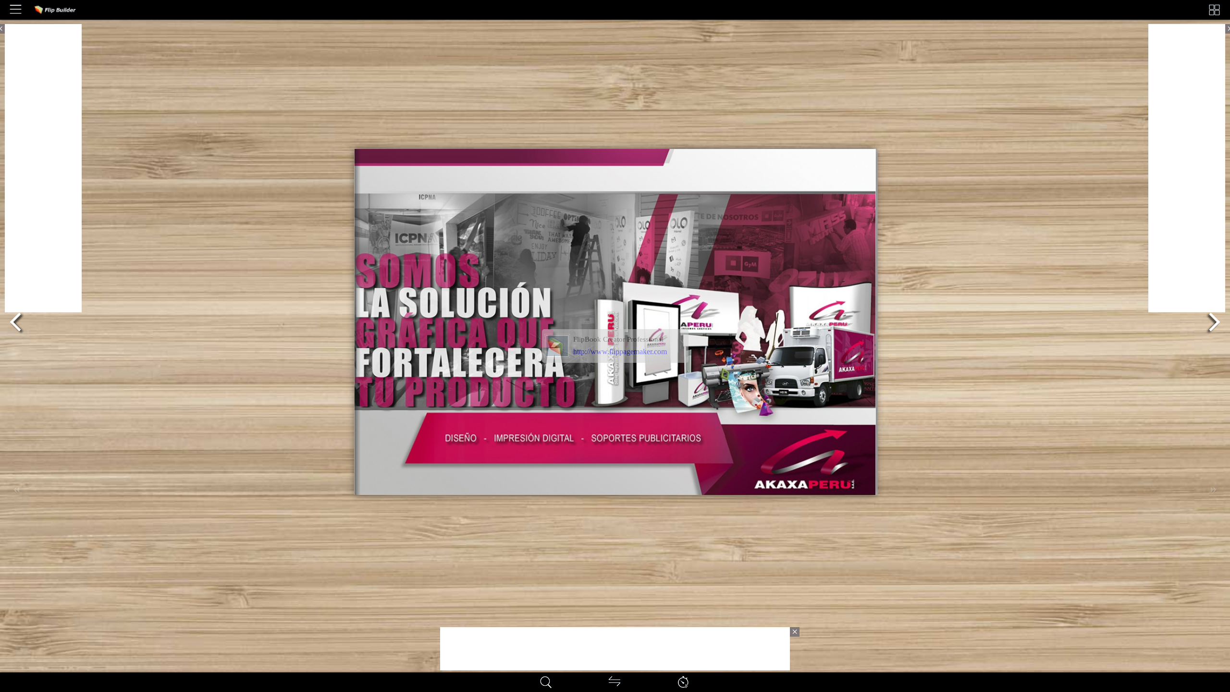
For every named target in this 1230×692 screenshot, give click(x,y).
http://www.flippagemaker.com (620, 351)
